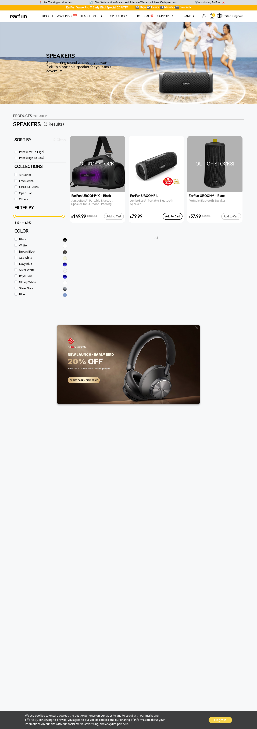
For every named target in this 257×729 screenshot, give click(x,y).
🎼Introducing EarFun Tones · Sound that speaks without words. (216, 2)
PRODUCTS (22, 116)
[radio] (40, 152)
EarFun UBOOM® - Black (207, 196)
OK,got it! (220, 720)
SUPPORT (164, 16)
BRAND (186, 16)
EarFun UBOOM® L (144, 196)
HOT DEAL (143, 16)
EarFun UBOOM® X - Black (91, 196)
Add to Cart (113, 216)
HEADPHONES (89, 16)
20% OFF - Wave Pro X (56, 16)
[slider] (39, 216)
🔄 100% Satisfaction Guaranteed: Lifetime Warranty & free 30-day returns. (117, 2)
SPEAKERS (117, 16)
